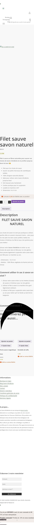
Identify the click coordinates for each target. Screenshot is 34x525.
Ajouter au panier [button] (7, 341)
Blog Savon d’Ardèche (7, 383)
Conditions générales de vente (9, 393)
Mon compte (4, 386)
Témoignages (6, 19)
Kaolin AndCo (24, 410)
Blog (8, 21)
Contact (2, 388)
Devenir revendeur (6, 391)
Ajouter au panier (18, 201)
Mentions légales (5, 398)
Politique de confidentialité (8, 396)
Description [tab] (6, 209)
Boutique (7, 17)
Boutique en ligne (5, 381)
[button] (4, 24)
